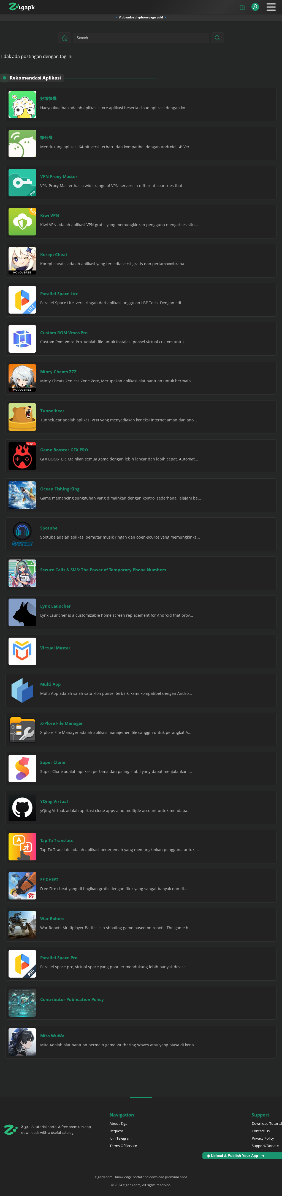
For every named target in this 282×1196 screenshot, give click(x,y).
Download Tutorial (267, 1123)
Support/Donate (265, 1145)
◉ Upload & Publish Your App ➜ (237, 1156)
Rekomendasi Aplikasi (35, 78)
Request (116, 1130)
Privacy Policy (263, 1138)
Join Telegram (121, 1138)
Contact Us (261, 1130)
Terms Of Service (123, 1145)
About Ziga (118, 1123)
